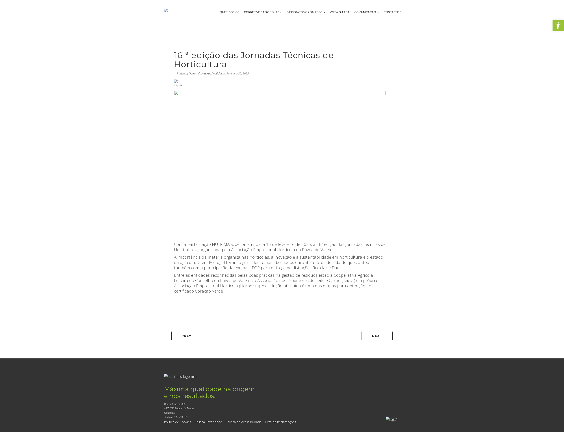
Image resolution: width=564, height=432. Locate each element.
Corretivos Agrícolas (262, 12)
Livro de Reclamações (280, 422)
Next (377, 335)
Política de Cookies (177, 422)
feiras (207, 73)
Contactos (392, 12)
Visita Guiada (340, 12)
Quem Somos (229, 12)
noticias (217, 73)
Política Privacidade (208, 422)
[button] (558, 25)
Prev (187, 335)
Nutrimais (195, 73)
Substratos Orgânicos (304, 12)
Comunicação (365, 12)
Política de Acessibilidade (244, 422)
